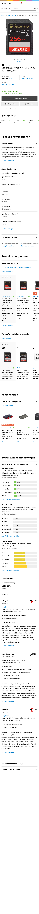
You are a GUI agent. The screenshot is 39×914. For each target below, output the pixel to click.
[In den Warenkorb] (2, 441)
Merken (30, 104)
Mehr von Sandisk (28, 77)
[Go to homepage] (7, 3)
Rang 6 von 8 (6, 716)
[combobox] (6, 594)
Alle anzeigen (6, 271)
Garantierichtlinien (27, 246)
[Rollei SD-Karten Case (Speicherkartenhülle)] (8, 426)
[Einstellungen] (20, 3)
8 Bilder (19, 62)
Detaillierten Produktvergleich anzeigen (17, 267)
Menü (6, 9)
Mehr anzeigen (9, 161)
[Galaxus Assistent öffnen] (30, 3)
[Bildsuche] (35, 8)
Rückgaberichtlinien (8, 246)
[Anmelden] (26, 4)
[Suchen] (11, 8)
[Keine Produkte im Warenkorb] (35, 3)
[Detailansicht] (19, 489)
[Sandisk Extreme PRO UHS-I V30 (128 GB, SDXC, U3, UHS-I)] (23, 291)
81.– (3, 65)
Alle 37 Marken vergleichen (11, 500)
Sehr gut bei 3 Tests (8, 83)
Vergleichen (12, 104)
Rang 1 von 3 (6, 607)
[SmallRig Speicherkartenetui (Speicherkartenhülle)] (23, 426)
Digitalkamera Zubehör (7, 428)
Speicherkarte (12, 15)
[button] (19, 92)
